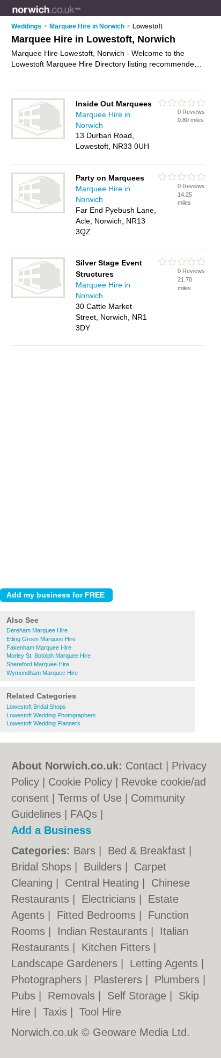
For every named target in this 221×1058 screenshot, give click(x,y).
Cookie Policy (80, 782)
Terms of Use (90, 798)
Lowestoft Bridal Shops (36, 706)
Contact (144, 766)
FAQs (83, 814)
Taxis (56, 1012)
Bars (86, 851)
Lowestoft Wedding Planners (43, 723)
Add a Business (51, 830)
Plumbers (178, 979)
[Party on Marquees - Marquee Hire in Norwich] (38, 211)
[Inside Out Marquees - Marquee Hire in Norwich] (38, 137)
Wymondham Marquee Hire (42, 673)
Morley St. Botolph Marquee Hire (48, 655)
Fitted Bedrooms (98, 915)
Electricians (110, 899)
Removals (73, 996)
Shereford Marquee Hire (37, 664)
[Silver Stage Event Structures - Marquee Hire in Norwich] (38, 296)
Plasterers (119, 979)
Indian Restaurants (104, 931)
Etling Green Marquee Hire (41, 639)
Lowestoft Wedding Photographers (51, 715)
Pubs (25, 996)
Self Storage (138, 996)
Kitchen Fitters (117, 947)
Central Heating (103, 883)
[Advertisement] (110, 464)
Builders (104, 867)
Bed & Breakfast (148, 851)
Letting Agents (165, 963)
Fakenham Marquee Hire (38, 647)
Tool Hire (100, 1012)
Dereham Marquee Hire (37, 630)
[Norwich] (81, 17)
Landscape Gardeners (66, 963)
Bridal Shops (43, 867)
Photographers (48, 979)
